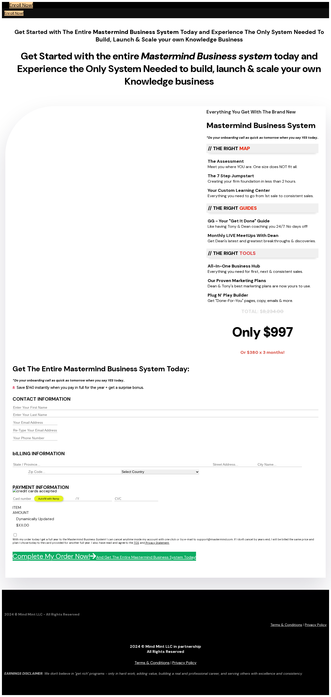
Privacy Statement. (157, 542)
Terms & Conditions (286, 625)
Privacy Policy (316, 625)
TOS (136, 542)
